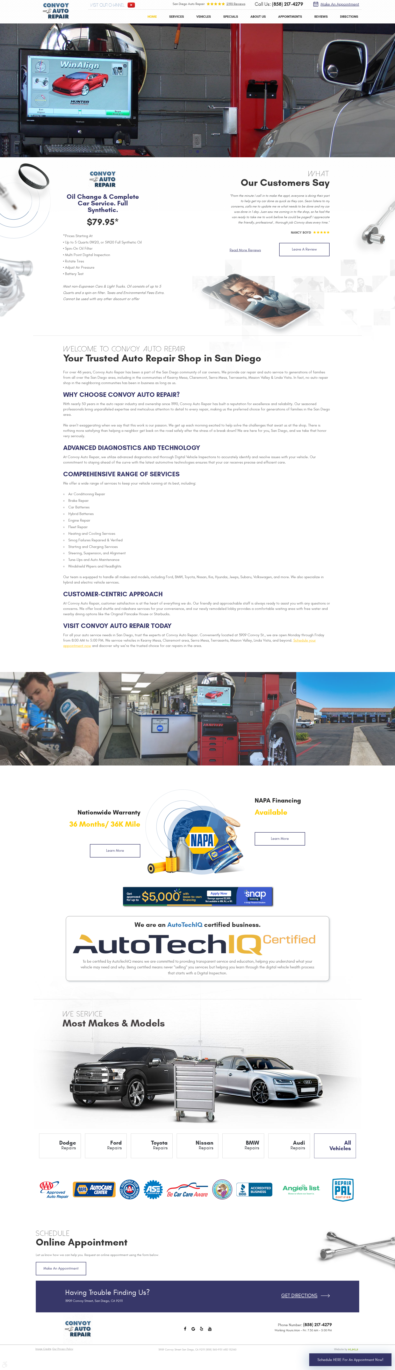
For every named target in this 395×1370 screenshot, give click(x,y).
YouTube (210, 1331)
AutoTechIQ (184, 924)
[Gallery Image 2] (148, 718)
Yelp (202, 1331)
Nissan (204, 1145)
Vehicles (203, 17)
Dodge (67, 1145)
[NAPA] (94, 1189)
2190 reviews (235, 4)
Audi (297, 1145)
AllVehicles (340, 1145)
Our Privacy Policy (62, 1349)
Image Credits (43, 1349)
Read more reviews (245, 250)
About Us (258, 17)
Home (152, 17)
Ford (114, 1145)
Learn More (115, 850)
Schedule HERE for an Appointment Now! (350, 1360)
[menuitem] (152, 17)
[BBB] (254, 1189)
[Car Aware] (187, 1189)
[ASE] (153, 1189)
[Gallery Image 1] (49, 718)
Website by (347, 1349)
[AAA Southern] (129, 1189)
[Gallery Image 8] (247, 718)
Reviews (321, 17)
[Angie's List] (301, 1189)
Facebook (185, 1331)
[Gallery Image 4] (345, 718)
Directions (349, 17)
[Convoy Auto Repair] (56, 11)
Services (176, 17)
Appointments (290, 17)
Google (193, 1331)
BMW (252, 1145)
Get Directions (299, 1295)
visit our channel (108, 5)
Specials (230, 17)
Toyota (159, 1145)
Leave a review (304, 249)
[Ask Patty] (222, 1189)
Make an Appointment (340, 4)
